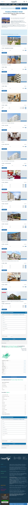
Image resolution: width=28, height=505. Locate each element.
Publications (17, 465)
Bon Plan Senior (11, 465)
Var (13, 388)
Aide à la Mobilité (19, 480)
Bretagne (13, 397)
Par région (10, 471)
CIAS (14, 474)
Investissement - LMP (16, 491)
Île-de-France (13, 406)
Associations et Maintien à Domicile (14, 480)
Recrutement (15, 490)
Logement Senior (13, 4)
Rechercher (18, 8)
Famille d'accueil (21, 468)
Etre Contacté (24, 8)
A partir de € (23, 107)
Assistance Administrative (16, 479)
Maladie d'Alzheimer (18, 466)
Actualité (2, 464)
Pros (25, 4)
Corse (3, 400)
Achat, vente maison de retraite (13, 492)
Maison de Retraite (12, 466)
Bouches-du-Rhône (13, 386)
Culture (21, 465)
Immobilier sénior (21, 485)
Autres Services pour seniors (18, 483)
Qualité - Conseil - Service (20, 490)
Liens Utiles (2, 473)
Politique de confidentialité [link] (5, 503)
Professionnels (3, 490)
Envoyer (14, 443)
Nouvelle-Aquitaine (13, 409)
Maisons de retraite (6, 4)
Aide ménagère (20, 477)
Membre (25, 1)
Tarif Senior (15, 487)
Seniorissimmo (11, 493)
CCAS (12, 474)
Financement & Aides (12, 469)
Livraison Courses (11, 478)
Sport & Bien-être (23, 481)
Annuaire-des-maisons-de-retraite (19, 494)
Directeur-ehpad (11, 494)
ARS (10, 473)
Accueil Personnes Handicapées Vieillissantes (20, 467)
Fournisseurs (11, 490)
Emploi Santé (11, 489)
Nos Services (11, 491)
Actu (0, 4)
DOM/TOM (13, 402)
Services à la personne (18, 4)
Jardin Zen (19, 487)
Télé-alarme (20, 482)
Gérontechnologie (21, 491)
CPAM (10, 474)
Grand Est (13, 403)
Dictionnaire (24, 469)
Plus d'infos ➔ (4, 52)
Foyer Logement (11, 467)
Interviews (15, 464)
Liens (23, 4)
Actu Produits (24, 491)
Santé (15, 465)
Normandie (13, 408)
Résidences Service (3, 471)
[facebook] (1, 1)
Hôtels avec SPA (11, 487)
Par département (15, 471)
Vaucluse (13, 389)
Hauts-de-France (13, 405)
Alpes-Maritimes (13, 385)
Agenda (3, 4)
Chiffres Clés (20, 469)
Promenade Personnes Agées (17, 481)
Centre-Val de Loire (13, 399)
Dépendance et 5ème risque (21, 464)
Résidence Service (10, 4)
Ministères (12, 473)
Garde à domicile (24, 477)
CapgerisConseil (16, 493)
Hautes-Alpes (4, 383)
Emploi (27, 4)
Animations (25, 468)
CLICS (16, 474)
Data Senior (23, 465)
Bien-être (21, 4)
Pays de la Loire (13, 412)
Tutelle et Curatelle (12, 475)
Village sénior (16, 485)
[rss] (4, 1)
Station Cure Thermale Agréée (13, 487)
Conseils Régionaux (23, 473)
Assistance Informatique (23, 479)
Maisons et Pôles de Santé (13, 495)
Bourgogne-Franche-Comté (13, 396)
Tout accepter (5, 500)
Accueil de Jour (23, 466)
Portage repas (17, 478)
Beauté (21, 487)
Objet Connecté (20, 492)
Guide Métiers (19, 489)
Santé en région (16, 473)
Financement (11, 491)
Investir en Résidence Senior (21, 471)
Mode (18, 487)
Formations (14, 489)
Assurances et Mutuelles (20, 474)
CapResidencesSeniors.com (22, 493)
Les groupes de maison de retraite (14, 468)
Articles (13, 464)
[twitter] (2, 1)
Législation (17, 469)
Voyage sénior (24, 487)
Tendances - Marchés (16, 491)
